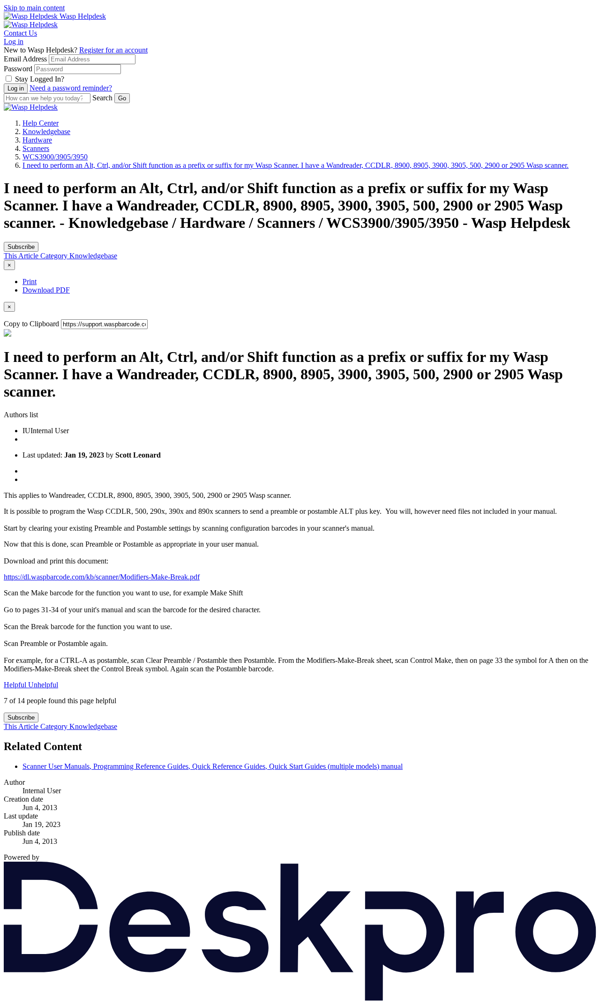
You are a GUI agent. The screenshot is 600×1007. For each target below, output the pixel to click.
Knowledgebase (46, 131)
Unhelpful (43, 685)
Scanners (35, 148)
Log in (13, 41)
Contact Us (20, 33)
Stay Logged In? (39, 79)
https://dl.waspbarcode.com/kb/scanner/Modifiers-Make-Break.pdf (102, 577)
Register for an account (113, 50)
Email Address (25, 59)
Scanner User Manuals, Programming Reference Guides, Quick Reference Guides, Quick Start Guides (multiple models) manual (212, 766)
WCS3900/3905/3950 (55, 157)
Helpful (16, 685)
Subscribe (21, 246)
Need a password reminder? (71, 88)
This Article (22, 256)
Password (18, 69)
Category (54, 256)
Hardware (37, 140)
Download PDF (46, 290)
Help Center (40, 123)
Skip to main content (34, 8)
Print (29, 282)
